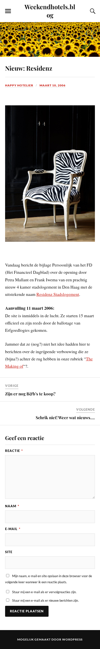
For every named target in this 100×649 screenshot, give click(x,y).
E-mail (12, 529)
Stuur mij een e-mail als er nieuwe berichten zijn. (45, 600)
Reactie (14, 451)
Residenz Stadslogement (57, 294)
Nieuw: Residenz (28, 68)
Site (8, 552)
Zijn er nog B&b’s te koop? (30, 393)
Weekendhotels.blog (50, 10)
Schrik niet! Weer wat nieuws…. (65, 417)
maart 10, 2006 (53, 85)
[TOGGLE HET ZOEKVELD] (92, 11)
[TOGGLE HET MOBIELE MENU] (8, 11)
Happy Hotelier (19, 85)
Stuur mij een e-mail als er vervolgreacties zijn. (44, 592)
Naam (12, 506)
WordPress (72, 639)
